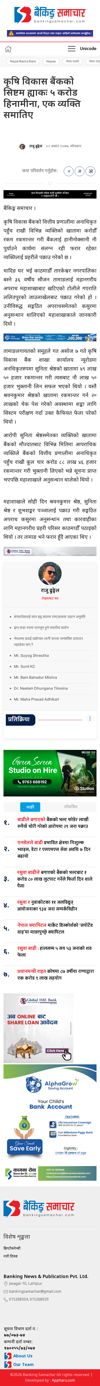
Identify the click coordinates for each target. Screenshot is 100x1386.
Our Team (23, 1365)
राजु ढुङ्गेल (35, 146)
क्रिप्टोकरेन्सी (11, 1248)
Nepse (51, 61)
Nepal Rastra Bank (23, 61)
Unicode (88, 49)
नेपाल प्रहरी (72, 61)
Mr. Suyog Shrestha (31, 655)
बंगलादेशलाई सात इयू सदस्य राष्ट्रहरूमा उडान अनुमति (49, 616)
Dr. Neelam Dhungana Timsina (41, 688)
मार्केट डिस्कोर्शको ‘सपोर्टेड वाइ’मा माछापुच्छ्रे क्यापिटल (55, 928)
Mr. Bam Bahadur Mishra (35, 677)
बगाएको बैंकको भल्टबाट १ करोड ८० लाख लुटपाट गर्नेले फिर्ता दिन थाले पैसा (54, 879)
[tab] (30, 807)
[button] (71, 49)
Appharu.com (63, 1380)
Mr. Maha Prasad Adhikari (36, 699)
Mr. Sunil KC (24, 666)
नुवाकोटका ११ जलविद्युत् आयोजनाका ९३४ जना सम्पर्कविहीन (47, 905)
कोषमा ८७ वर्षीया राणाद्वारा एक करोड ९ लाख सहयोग (55, 975)
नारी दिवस (10, 1256)
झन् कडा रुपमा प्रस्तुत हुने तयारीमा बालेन (41, 627)
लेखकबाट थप (50, 599)
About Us (22, 1356)
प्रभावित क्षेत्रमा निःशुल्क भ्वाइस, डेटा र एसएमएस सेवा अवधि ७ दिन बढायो (53, 849)
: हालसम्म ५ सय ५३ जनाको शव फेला (54, 951)
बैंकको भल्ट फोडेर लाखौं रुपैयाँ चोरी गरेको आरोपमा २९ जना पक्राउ (52, 823)
